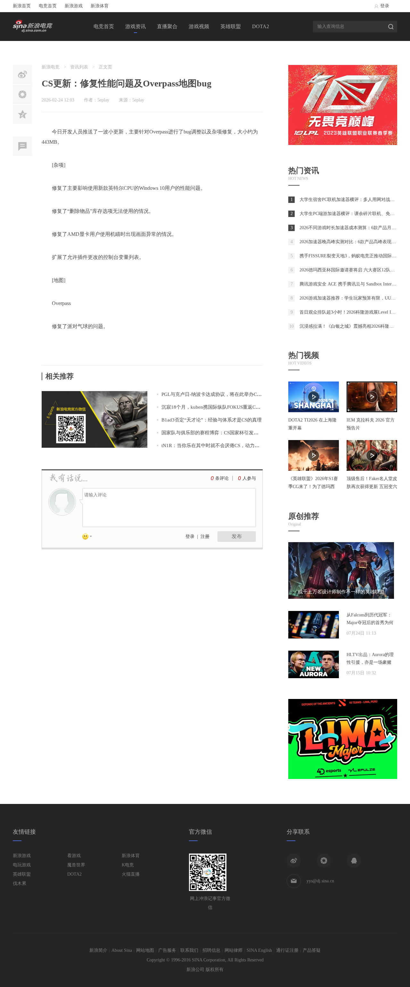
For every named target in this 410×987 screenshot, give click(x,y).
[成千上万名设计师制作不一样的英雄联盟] (341, 597)
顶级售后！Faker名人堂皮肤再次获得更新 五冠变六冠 (372, 486)
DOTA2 (260, 26)
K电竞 (128, 865)
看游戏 (74, 855)
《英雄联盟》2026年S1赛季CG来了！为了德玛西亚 (313, 486)
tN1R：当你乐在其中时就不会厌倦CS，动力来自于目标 (220, 445)
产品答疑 (312, 950)
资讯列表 (79, 67)
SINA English (259, 950)
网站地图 (145, 950)
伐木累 (19, 883)
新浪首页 (22, 6)
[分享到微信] (324, 861)
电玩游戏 (22, 865)
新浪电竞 (51, 67)
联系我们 (189, 950)
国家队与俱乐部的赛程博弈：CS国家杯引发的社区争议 (219, 432)
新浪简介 (98, 950)
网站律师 (233, 950)
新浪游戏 (74, 6)
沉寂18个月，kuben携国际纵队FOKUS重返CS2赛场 (215, 407)
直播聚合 (167, 26)
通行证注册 (287, 950)
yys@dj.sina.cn (320, 881)
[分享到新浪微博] (294, 861)
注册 (205, 536)
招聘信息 (211, 950)
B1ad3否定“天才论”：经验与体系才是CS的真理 (211, 419)
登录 (384, 6)
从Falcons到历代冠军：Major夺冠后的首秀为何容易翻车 (370, 623)
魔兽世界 (76, 865)
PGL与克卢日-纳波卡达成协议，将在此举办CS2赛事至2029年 (226, 394)
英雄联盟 (230, 26)
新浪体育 (100, 6)
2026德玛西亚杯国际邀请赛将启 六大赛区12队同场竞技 (353, 270)
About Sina (121, 950)
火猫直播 (131, 874)
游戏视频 (199, 26)
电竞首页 (48, 6)
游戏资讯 (135, 26)
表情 (89, 538)
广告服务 (167, 950)
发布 (237, 536)
